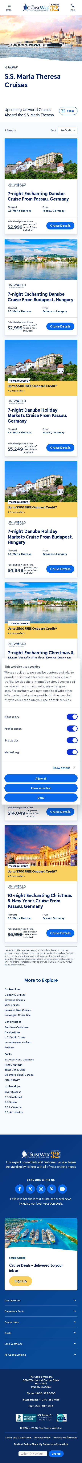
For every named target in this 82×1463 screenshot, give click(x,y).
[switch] (72, 729)
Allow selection (41, 788)
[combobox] (67, 130)
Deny (41, 797)
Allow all (41, 778)
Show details (61, 767)
